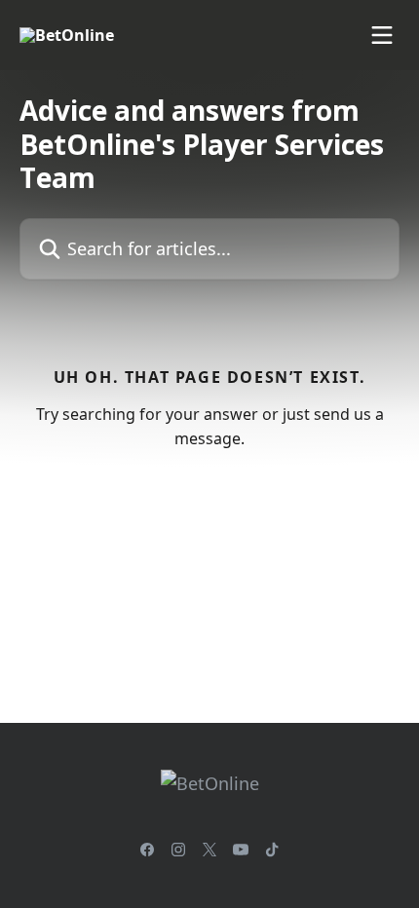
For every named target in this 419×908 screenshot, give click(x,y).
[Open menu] (382, 35)
